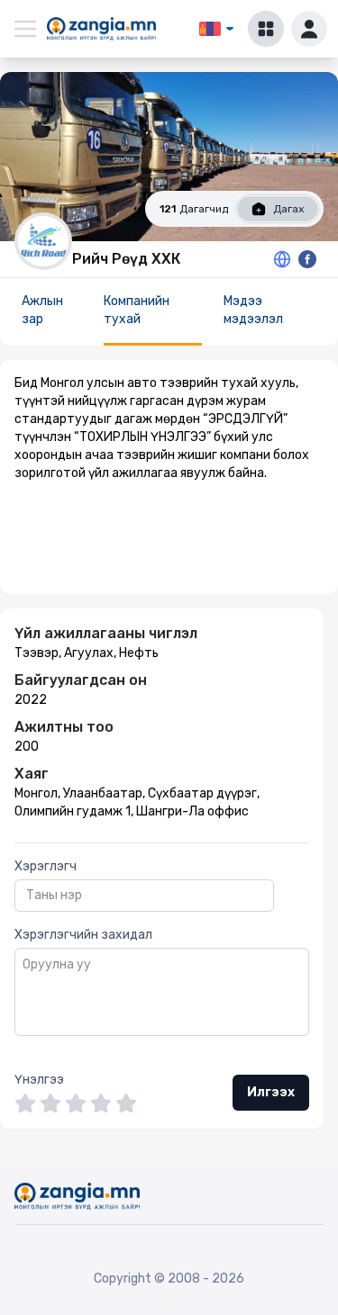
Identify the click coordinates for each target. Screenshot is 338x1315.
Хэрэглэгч (45, 866)
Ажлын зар (42, 310)
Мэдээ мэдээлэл (253, 310)
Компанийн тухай (136, 310)
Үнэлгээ (39, 1079)
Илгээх (271, 1092)
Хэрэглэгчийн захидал (83, 934)
